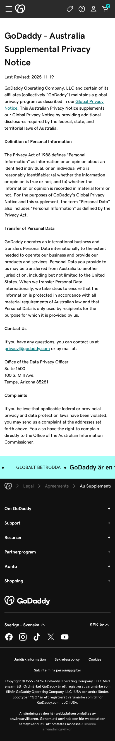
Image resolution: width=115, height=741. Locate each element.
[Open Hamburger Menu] (6, 9)
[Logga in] (93, 9)
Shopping (13, 580)
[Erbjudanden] (70, 9)
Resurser (12, 537)
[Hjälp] (81, 9)
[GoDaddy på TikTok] (36, 639)
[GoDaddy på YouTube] (64, 639)
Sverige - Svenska (21, 624)
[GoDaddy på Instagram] (22, 639)
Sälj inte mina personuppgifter (57, 670)
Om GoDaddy (17, 508)
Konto (10, 566)
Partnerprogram (20, 552)
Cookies (94, 659)
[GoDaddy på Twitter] (50, 639)
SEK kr (97, 624)
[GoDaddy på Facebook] (8, 639)
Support (12, 523)
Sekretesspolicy (67, 659)
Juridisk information (30, 659)
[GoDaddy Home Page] (27, 600)
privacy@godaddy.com (27, 348)
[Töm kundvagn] (105, 9)
